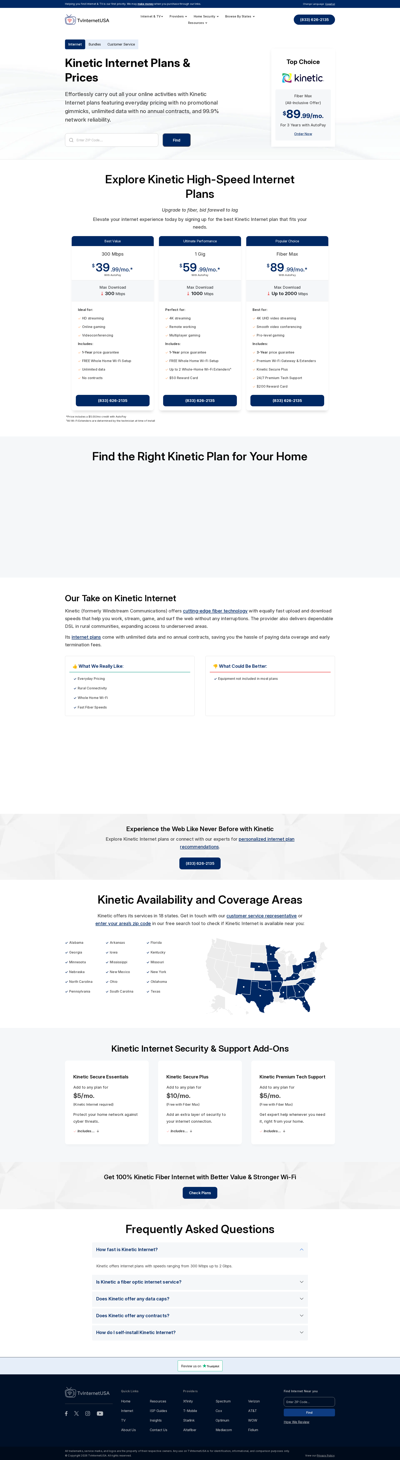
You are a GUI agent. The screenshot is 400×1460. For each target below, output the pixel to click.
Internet (75, 44)
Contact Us (158, 1430)
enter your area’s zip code (123, 923)
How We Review (297, 1422)
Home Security (205, 16)
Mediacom (224, 1430)
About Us (128, 1430)
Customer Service (121, 44)
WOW (253, 1420)
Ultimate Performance (200, 241)
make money (146, 3)
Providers (177, 16)
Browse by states (238, 16)
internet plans (86, 637)
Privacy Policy (325, 1455)
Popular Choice (287, 241)
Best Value (112, 241)
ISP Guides (158, 1411)
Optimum (222, 1420)
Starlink (189, 1420)
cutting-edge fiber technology (215, 611)
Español (330, 3)
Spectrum (223, 1401)
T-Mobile (190, 1411)
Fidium (253, 1430)
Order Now (303, 134)
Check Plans (200, 1193)
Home (125, 1401)
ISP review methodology (100, 768)
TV (123, 1420)
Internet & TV (151, 16)
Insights (156, 1420)
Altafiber (189, 1430)
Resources (196, 23)
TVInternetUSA (170, 768)
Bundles (95, 44)
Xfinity (188, 1401)
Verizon (254, 1401)
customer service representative (261, 915)
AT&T (252, 1411)
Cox (219, 1411)
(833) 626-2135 (314, 19)
